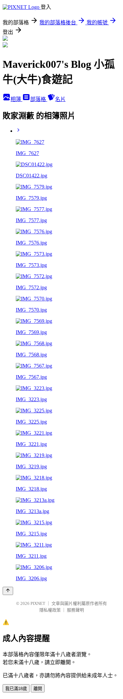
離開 (37, 688)
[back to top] (8, 591)
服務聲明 (75, 610)
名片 (60, 99)
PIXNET (38, 603)
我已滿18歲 (16, 688)
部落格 (38, 99)
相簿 (16, 99)
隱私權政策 (50, 610)
